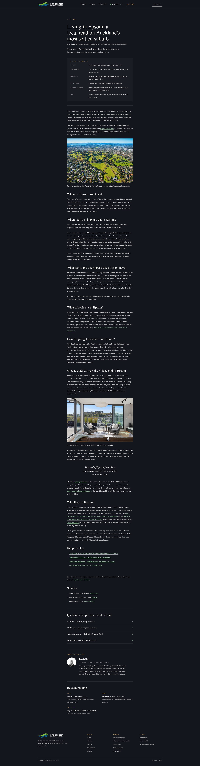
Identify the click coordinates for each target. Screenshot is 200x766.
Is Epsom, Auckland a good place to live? (100, 621)
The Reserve (117, 744)
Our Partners (91, 748)
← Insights (71, 19)
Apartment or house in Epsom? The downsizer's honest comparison (93, 554)
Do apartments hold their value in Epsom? (100, 640)
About (92, 4)
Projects (102, 4)
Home (83, 4)
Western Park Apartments (121, 741)
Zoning (94, 597)
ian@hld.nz (143, 738)
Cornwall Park (89, 601)
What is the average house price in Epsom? (100, 627)
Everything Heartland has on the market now (85, 565)
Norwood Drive (118, 748)
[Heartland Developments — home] (50, 4)
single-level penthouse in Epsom (78, 491)
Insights (130, 4)
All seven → (117, 751)
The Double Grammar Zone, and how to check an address (90, 557)
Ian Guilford (84, 659)
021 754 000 (144, 741)
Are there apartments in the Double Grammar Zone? (100, 634)
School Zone (94, 593)
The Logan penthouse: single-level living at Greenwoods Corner (92, 561)
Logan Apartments (107, 129)
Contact (157, 4)
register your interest (81, 580)
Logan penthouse (73, 523)
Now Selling (117, 4)
